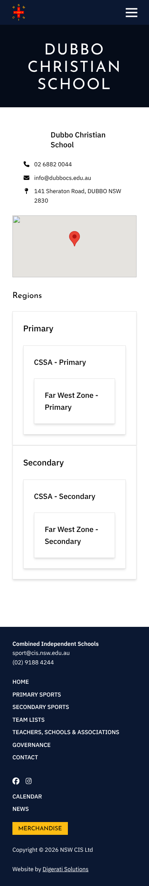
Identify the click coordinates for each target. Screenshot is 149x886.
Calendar (27, 796)
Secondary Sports (40, 707)
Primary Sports (36, 694)
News (20, 809)
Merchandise (40, 828)
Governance (31, 745)
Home (20, 681)
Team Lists (28, 719)
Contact (25, 757)
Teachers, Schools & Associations (65, 732)
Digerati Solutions (66, 869)
